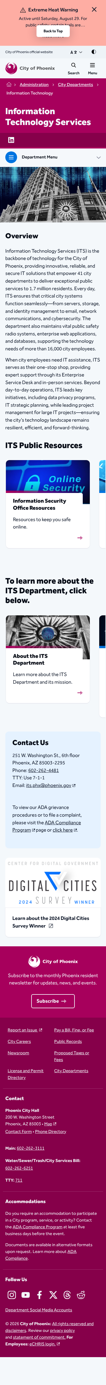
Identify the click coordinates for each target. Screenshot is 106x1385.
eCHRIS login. (42, 1344)
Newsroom (18, 1053)
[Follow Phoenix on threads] (67, 1294)
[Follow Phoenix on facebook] (39, 1294)
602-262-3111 (30, 1148)
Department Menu (39, 157)
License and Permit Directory (26, 1074)
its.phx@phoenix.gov (48, 785)
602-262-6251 (19, 1168)
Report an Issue (23, 1030)
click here (63, 830)
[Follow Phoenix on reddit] (80, 1294)
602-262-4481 (43, 770)
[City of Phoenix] (30, 68)
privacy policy (62, 1330)
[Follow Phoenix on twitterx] (53, 1294)
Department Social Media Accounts (38, 1310)
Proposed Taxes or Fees (71, 1056)
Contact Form (18, 1132)
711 (18, 1180)
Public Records (68, 1041)
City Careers (19, 1041)
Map (48, 1124)
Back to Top (53, 31)
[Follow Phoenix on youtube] (25, 1294)
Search (74, 73)
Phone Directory (50, 1132)
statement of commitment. (39, 1337)
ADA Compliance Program (46, 827)
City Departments (71, 1071)
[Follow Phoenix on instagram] (11, 1294)
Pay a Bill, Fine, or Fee (74, 1030)
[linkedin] (11, 140)
